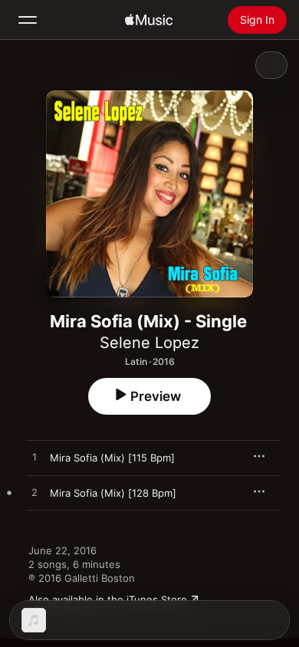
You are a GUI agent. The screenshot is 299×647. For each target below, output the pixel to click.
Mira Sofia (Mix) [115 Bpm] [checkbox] (112, 458)
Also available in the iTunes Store (107, 599)
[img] (148, 20)
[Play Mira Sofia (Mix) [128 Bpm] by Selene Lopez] (34, 493)
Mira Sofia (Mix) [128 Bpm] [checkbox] (113, 493)
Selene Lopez (149, 342)
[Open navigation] (27, 20)
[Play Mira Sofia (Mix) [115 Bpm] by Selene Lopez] (34, 458)
